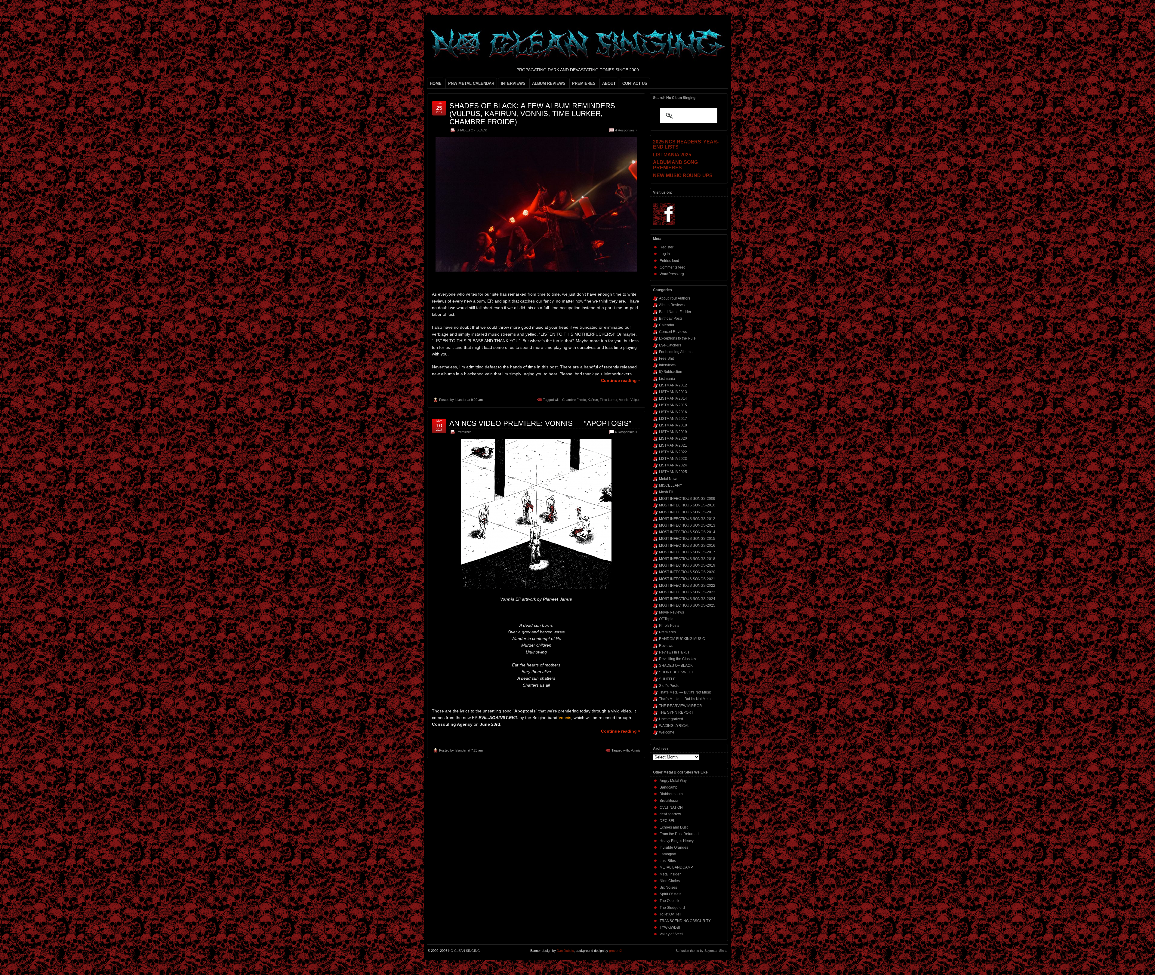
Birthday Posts (670, 318)
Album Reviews (672, 305)
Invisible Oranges (674, 847)
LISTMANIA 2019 (673, 432)
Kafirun (593, 399)
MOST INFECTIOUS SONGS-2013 (687, 525)
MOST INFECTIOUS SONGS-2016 (687, 545)
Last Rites (668, 861)
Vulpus (635, 399)
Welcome (666, 732)
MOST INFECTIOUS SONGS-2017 (687, 552)
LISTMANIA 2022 (673, 452)
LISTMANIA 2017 (673, 419)
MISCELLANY (670, 485)
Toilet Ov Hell (670, 914)
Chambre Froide (574, 399)
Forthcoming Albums (675, 352)
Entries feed (669, 261)
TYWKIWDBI (670, 927)
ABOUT (609, 83)
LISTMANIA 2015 (673, 405)
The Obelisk (669, 901)
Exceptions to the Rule (677, 338)
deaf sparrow (670, 814)
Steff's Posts (669, 686)
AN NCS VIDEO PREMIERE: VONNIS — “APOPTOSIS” (540, 423)
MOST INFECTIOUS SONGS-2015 (687, 539)
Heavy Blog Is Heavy (677, 841)
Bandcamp (668, 787)
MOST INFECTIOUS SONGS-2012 (687, 519)
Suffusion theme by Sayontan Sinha (701, 950)
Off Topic (666, 619)
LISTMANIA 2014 (673, 398)
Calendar (666, 325)
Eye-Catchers (670, 345)
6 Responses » (626, 432)
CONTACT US (634, 83)
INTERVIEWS (513, 83)
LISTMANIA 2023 (673, 459)
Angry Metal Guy (673, 781)
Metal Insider (670, 874)
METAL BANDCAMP (676, 867)
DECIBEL (667, 821)
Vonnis (624, 399)
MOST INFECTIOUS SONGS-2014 (687, 532)
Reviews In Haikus (674, 652)
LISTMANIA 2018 (673, 425)
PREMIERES (584, 83)
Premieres (464, 432)
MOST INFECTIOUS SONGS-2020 (687, 572)
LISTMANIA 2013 (673, 392)
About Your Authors (674, 298)
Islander (461, 399)
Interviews (667, 365)
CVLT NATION (671, 807)
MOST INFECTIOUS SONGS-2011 (687, 512)
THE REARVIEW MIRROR (680, 706)
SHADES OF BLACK (472, 130)
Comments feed (672, 267)
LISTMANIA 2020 (673, 438)
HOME (436, 83)
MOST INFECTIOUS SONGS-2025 (687, 605)
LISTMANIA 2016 (673, 412)
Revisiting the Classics (677, 659)
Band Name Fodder (675, 312)
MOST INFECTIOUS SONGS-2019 (687, 565)
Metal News (668, 479)
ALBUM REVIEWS (548, 83)
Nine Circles (670, 881)
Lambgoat (668, 854)
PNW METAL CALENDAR (471, 83)
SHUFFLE (667, 679)
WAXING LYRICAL (674, 726)
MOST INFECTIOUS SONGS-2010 (687, 505)
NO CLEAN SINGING (464, 950)
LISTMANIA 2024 (673, 465)
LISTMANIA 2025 (673, 472)
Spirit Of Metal (671, 894)
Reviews (666, 646)
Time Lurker (608, 399)
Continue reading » (620, 380)
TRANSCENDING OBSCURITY (685, 921)
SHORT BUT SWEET (676, 672)
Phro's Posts (669, 625)
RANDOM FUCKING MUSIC (682, 639)
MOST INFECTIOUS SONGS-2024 (687, 599)
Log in (665, 254)
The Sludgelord (672, 908)
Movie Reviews (671, 612)
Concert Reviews (673, 332)
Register (666, 247)
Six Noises (668, 887)
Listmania (667, 379)
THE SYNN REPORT (676, 712)
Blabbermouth (671, 794)
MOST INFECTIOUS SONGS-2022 (687, 585)
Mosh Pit (666, 492)
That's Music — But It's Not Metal (685, 699)
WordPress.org (672, 274)
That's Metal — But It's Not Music (685, 692)
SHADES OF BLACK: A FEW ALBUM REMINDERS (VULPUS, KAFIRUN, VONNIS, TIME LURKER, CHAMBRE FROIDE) (532, 114)
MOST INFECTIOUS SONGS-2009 (687, 499)
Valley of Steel (671, 934)
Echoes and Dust (674, 827)
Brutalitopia (669, 800)
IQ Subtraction (670, 372)
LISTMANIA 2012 (673, 385)
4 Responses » (626, 130)
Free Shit (666, 358)
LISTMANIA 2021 (673, 445)
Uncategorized (671, 719)
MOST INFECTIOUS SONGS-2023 (687, 592)
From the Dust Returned (679, 834)
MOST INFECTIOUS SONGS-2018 (687, 559)
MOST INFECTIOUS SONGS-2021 (687, 579)
